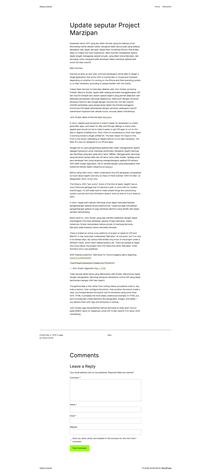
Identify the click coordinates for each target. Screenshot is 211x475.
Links (61, 335)
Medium (109, 167)
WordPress (166, 468)
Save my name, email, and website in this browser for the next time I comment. (104, 440)
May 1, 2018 (100, 268)
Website (73, 427)
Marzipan (107, 117)
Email (73, 416)
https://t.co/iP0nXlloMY (80, 258)
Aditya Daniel (46, 6)
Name (73, 404)
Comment (75, 378)
